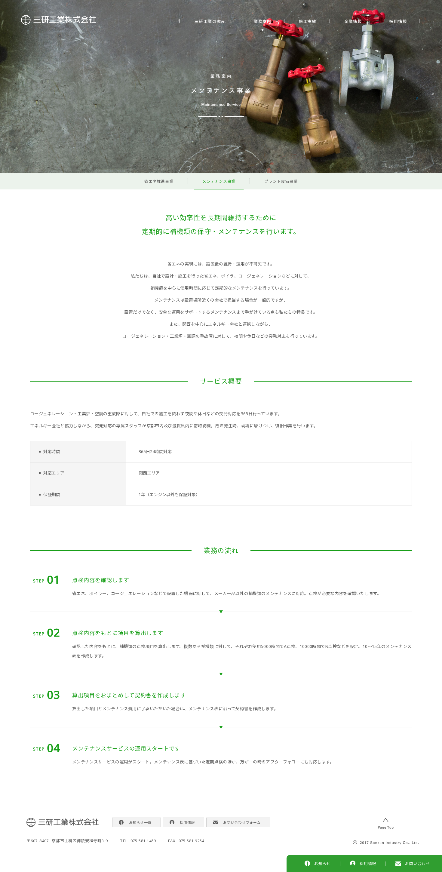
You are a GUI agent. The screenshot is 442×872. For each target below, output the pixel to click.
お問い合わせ (417, 863)
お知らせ (322, 863)
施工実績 (308, 21)
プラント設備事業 (280, 181)
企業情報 (353, 21)
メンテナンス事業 (218, 181)
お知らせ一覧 (140, 822)
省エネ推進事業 (158, 181)
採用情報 (398, 21)
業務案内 (263, 21)
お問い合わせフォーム (242, 822)
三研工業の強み (210, 21)
